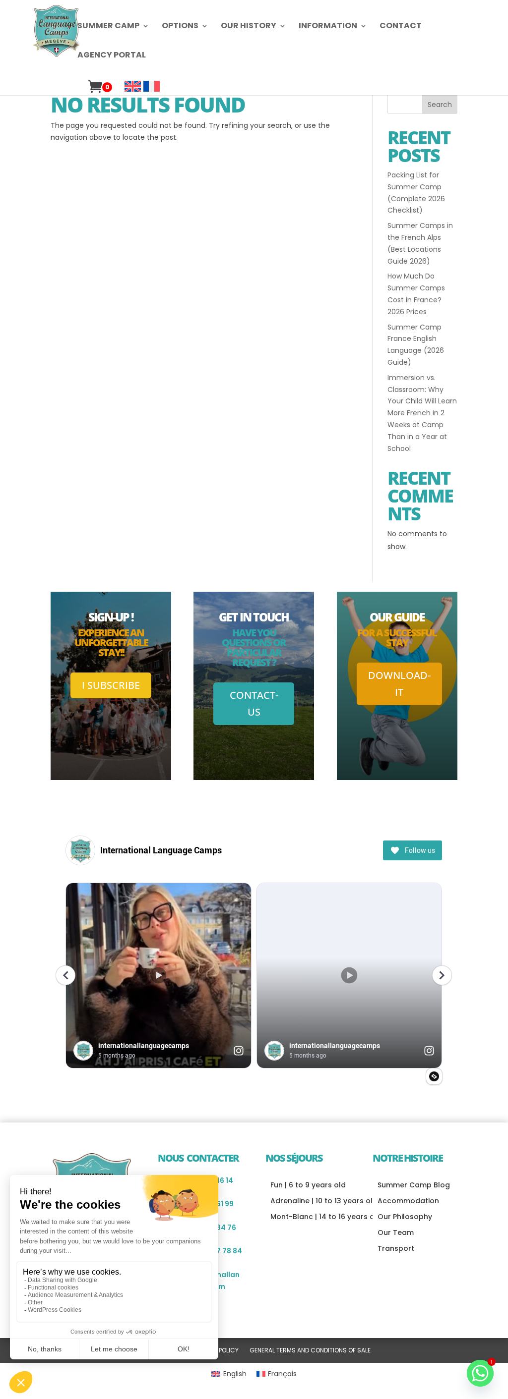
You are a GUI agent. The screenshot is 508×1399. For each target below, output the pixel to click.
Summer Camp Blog (414, 1185)
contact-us (254, 703)
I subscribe (111, 685)
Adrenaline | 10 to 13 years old (324, 1201)
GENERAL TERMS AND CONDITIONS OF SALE (310, 1350)
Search (440, 105)
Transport (396, 1248)
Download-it (399, 684)
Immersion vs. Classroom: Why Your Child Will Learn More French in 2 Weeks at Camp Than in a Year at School (422, 413)
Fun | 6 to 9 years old (308, 1185)
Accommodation (408, 1201)
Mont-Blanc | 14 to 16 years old (325, 1217)
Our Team (396, 1232)
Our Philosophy (405, 1217)
